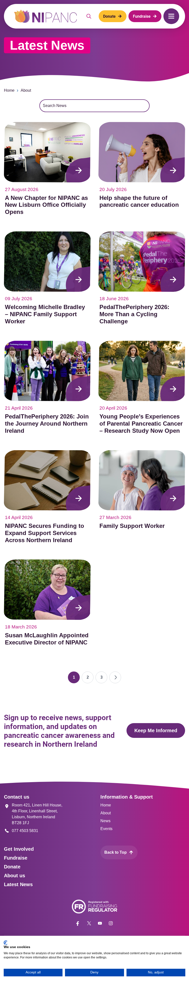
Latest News (18, 884)
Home (9, 90)
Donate (12, 866)
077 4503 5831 (25, 831)
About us (14, 875)
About (26, 90)
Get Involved (19, 849)
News (105, 821)
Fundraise (15, 858)
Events (106, 829)
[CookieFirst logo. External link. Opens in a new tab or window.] (5, 942)
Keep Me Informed (155, 730)
